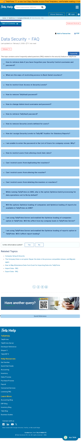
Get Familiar (5, 362)
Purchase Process (7, 381)
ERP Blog (4, 403)
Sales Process (6, 377)
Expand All (73, 53)
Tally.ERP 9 (5, 354)
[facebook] (38, 287)
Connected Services (8, 388)
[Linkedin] (8, 425)
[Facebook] (4, 425)
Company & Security (23, 18)
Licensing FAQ (6, 392)
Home (4, 18)
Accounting (5, 370)
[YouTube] (12, 425)
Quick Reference (40, 316)
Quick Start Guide (7, 366)
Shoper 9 (4, 350)
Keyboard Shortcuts (73, 23)
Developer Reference (8, 347)
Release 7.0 (6, 49)
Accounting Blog (7, 400)
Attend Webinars (56, 14)
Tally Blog (4, 411)
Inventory (4, 373)
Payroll (3, 384)
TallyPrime (11, 18)
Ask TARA (72, 438)
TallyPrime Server (7, 343)
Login (72, 14)
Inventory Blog (6, 407)
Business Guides (7, 414)
